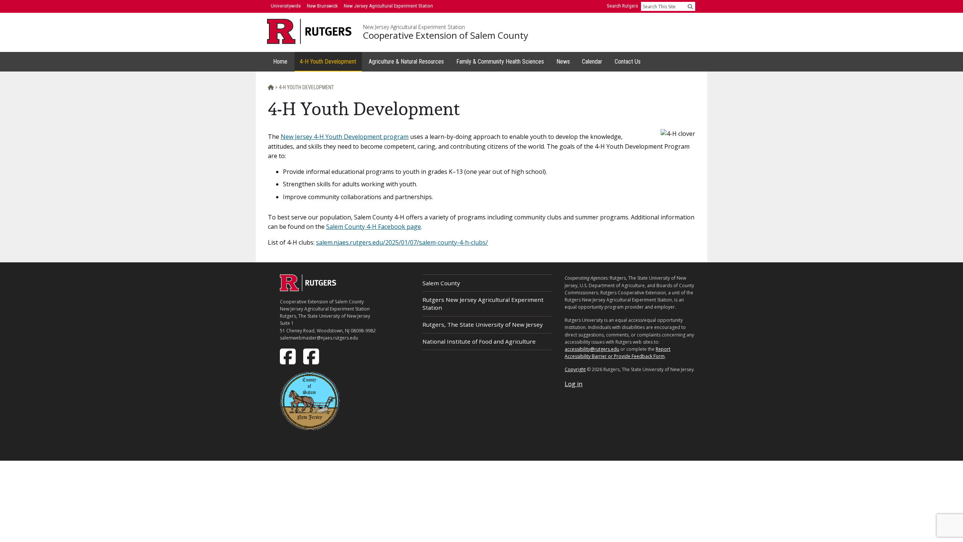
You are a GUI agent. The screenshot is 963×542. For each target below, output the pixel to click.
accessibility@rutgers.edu (592, 349)
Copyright (575, 369)
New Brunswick (322, 6)
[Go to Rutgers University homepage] (309, 31)
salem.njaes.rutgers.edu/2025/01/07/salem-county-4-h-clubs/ (402, 242)
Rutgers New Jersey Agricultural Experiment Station (483, 303)
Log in (573, 384)
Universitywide (286, 6)
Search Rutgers (622, 6)
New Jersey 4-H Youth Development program (345, 136)
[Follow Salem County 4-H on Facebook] (311, 356)
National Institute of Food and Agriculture (479, 341)
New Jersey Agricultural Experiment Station (414, 27)
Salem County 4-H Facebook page (373, 226)
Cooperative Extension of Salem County (445, 35)
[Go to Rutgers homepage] (308, 289)
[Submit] (690, 6)
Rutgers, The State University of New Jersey (482, 324)
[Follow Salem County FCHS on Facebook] (288, 356)
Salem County (441, 283)
